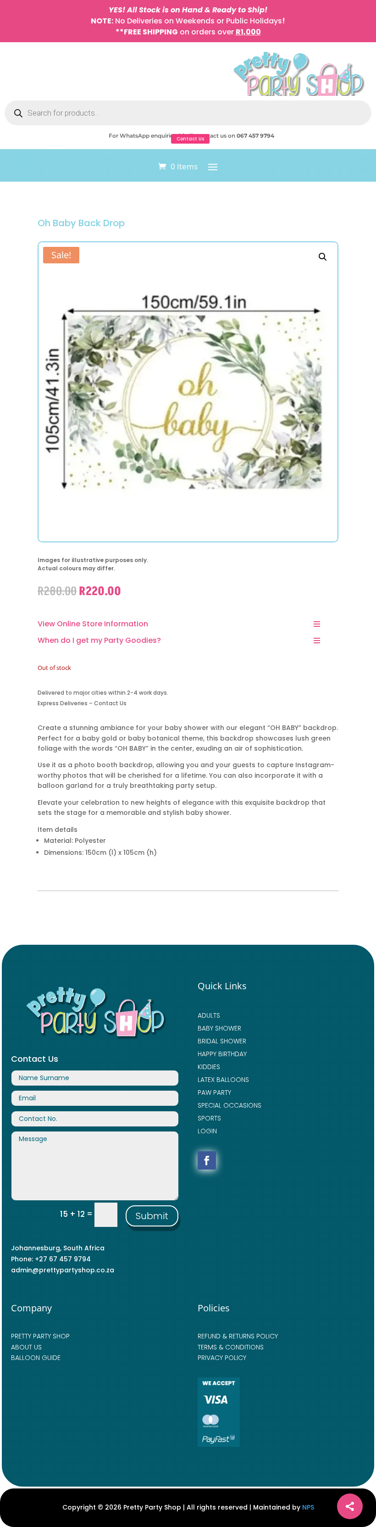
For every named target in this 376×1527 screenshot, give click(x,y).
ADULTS (209, 1015)
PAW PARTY (214, 1092)
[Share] (350, 1506)
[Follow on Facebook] (207, 1160)
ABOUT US (26, 1347)
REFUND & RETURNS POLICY (238, 1336)
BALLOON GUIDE (36, 1357)
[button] (323, 257)
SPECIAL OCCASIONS (229, 1105)
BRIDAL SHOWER (222, 1041)
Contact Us (190, 138)
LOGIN (207, 1131)
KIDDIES (209, 1066)
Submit (152, 1215)
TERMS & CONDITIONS (231, 1347)
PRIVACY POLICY (222, 1357)
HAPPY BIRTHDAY (222, 1054)
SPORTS (209, 1118)
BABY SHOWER (219, 1028)
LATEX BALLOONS (223, 1079)
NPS (308, 1507)
